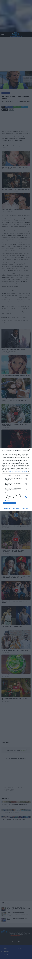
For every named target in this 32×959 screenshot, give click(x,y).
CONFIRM (9, 503)
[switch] (26, 479)
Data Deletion (7, 508)
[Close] (29, 450)
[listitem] (16, 476)
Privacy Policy (24, 508)
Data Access (16, 508)
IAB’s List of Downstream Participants (18, 471)
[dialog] (16, 479)
